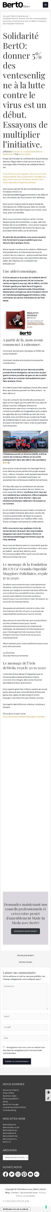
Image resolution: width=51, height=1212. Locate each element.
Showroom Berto (11, 1090)
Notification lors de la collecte (15, 1209)
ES (23, 1201)
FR (18, 1201)
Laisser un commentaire (24, 152)
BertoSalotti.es (10, 1130)
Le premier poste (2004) (14, 1107)
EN (8, 1201)
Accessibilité (29, 1196)
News (5, 1102)
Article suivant (25, 962)
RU (28, 1201)
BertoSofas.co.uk (11, 1127)
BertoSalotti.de (10, 1136)
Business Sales (10, 1096)
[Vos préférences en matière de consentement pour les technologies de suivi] (46, 1207)
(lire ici (6, 463)
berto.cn (7, 1142)
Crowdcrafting (9, 1110)
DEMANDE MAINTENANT (25, 931)
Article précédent (25, 955)
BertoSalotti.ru (10, 1139)
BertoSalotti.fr (9, 1133)
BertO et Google (11, 1104)
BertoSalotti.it (9, 1125)
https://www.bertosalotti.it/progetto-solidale (24, 717)
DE (13, 1201)
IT (4, 1201)
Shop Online (8, 1093)
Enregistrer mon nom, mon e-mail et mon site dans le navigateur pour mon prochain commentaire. (24, 1050)
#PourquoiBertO (11, 1099)
